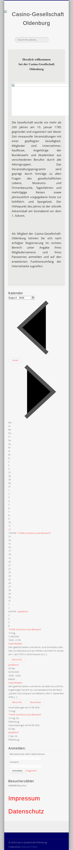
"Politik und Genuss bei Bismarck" (34, 533)
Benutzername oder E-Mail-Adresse (27, 754)
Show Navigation (56, 30)
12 (9, 529)
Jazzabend (23, 611)
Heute (15, 360)
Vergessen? (31, 770)
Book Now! (35, 702)
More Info (17, 659)
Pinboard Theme (29, 846)
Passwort (14, 761)
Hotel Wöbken (15, 643)
